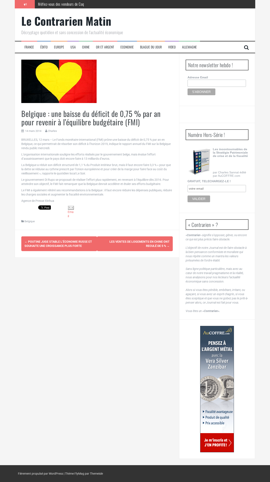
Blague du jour (151, 47)
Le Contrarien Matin (66, 21)
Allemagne (189, 47)
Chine (86, 47)
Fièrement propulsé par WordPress (41, 473)
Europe (59, 47)
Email (71, 214)
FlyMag (79, 473)
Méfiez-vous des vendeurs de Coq (61, 4)
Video (172, 47)
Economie (127, 47)
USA (73, 47)
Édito (44, 47)
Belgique (29, 221)
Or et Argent (105, 47)
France (29, 47)
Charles (52, 131)
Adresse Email (198, 77)
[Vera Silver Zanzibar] (217, 389)
